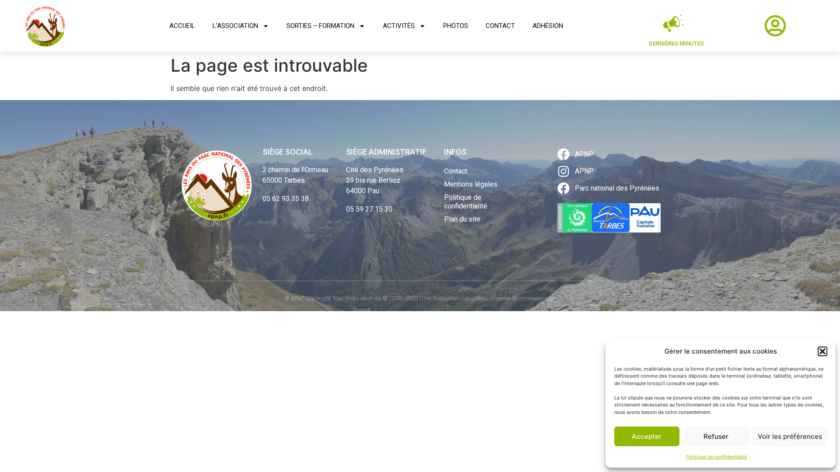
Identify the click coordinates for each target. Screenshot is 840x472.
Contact (500, 26)
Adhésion (547, 26)
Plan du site (462, 219)
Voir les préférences (790, 436)
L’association (235, 26)
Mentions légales (470, 184)
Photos (455, 26)
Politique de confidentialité (716, 457)
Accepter (647, 436)
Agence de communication (524, 298)
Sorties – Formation (320, 26)
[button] (822, 351)
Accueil (182, 26)
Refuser (716, 436)
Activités (399, 26)
